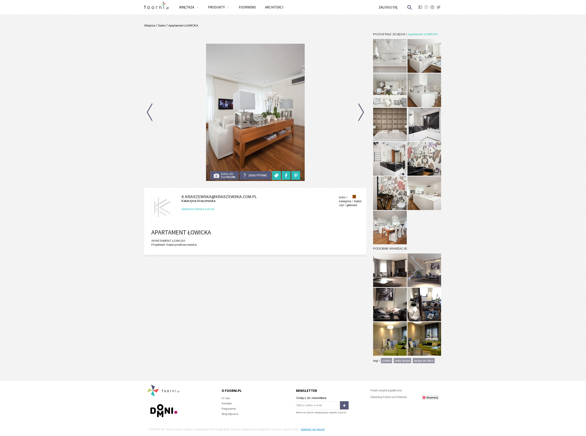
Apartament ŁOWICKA (182, 25)
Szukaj (409, 7)
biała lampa (402, 360)
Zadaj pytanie (255, 175)
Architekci (274, 7)
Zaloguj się (388, 7)
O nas (226, 398)
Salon (161, 25)
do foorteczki (224, 175)
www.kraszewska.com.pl (198, 209)
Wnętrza (150, 25)
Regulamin (229, 408)
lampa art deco (424, 360)
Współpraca (230, 414)
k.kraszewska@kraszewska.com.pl (219, 199)
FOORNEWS (247, 7)
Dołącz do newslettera (311, 398)
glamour (352, 205)
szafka (386, 360)
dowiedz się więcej (313, 429)
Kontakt (227, 403)
